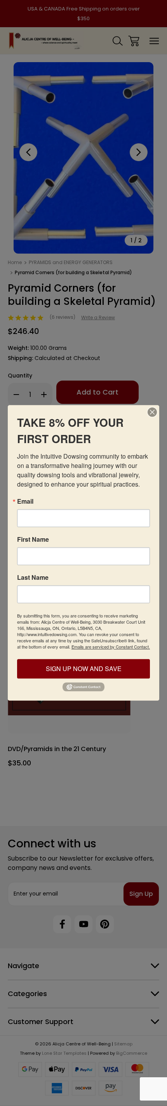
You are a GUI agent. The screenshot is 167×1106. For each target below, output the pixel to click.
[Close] (152, 412)
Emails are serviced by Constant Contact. (110, 646)
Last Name (33, 577)
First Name (33, 539)
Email (25, 501)
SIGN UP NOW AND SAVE (84, 668)
